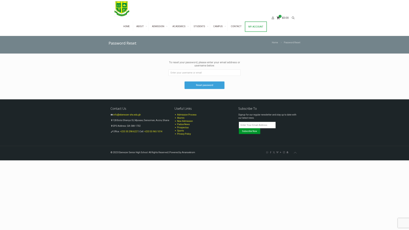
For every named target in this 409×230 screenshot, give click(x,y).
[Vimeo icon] (277, 152)
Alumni (180, 118)
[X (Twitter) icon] (274, 152)
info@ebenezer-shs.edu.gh (127, 114)
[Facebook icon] (270, 152)
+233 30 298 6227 (129, 131)
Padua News (183, 124)
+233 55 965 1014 (153, 131)
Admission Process (187, 114)
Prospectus (183, 127)
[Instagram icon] (284, 152)
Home (275, 42)
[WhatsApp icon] (267, 152)
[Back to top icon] (295, 152)
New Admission (185, 121)
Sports (180, 130)
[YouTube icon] (280, 152)
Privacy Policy (184, 134)
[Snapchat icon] (287, 152)
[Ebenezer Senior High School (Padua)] (122, 9)
